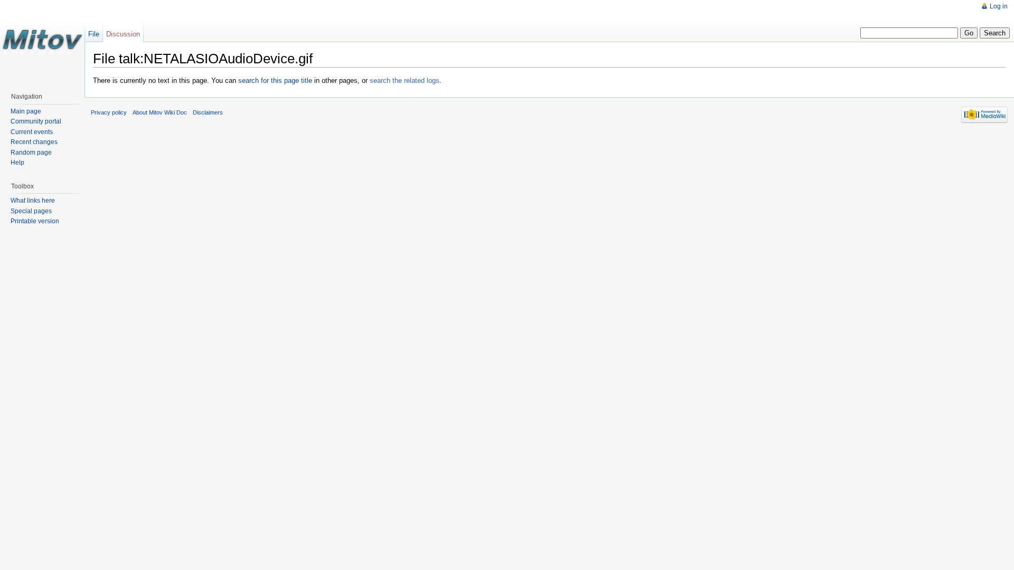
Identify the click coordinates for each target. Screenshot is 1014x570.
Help (17, 162)
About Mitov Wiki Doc (160, 112)
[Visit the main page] (42, 42)
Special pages (31, 211)
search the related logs (404, 80)
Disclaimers (208, 112)
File (93, 34)
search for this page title (275, 80)
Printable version (35, 221)
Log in (999, 6)
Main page (26, 111)
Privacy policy (109, 112)
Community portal (36, 121)
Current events (32, 132)
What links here (33, 200)
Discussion (123, 34)
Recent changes (34, 142)
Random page (31, 152)
